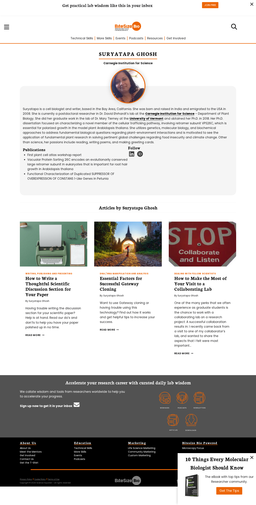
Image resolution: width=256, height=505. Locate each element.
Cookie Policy (40, 479)
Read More (34, 335)
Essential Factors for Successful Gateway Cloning (121, 283)
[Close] (252, 457)
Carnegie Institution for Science (128, 63)
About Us (25, 448)
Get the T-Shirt (29, 462)
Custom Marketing (139, 455)
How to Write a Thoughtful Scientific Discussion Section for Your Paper (48, 286)
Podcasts (136, 38)
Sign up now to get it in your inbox (46, 406)
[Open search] (234, 28)
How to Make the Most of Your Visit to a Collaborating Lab (200, 283)
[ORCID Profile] (140, 155)
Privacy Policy (26, 479)
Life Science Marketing (141, 448)
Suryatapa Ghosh (39, 301)
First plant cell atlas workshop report (54, 155)
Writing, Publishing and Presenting (48, 273)
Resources (155, 38)
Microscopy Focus (193, 448)
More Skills (104, 38)
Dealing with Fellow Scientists (195, 273)
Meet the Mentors (31, 451)
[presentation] (53, 244)
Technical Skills (82, 38)
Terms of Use (53, 479)
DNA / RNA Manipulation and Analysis (124, 273)
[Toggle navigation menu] (6, 27)
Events (120, 38)
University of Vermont (146, 118)
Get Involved (176, 38)
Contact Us (27, 459)
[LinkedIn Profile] (131, 155)
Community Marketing (142, 451)
